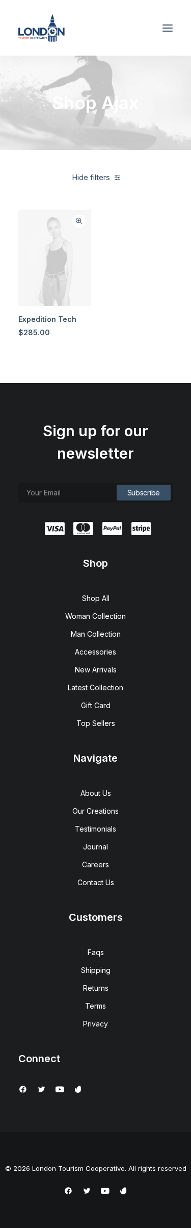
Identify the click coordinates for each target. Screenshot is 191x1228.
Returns (95, 988)
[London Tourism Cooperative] (41, 28)
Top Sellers (95, 723)
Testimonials (95, 828)
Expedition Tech (47, 319)
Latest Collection (95, 687)
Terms (95, 1005)
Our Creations (95, 811)
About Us (95, 793)
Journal (95, 846)
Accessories (95, 651)
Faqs (96, 952)
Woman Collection (95, 616)
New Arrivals (96, 669)
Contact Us (95, 882)
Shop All (96, 598)
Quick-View (79, 221)
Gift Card (96, 705)
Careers (95, 864)
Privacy (95, 1023)
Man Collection (96, 634)
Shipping (96, 970)
